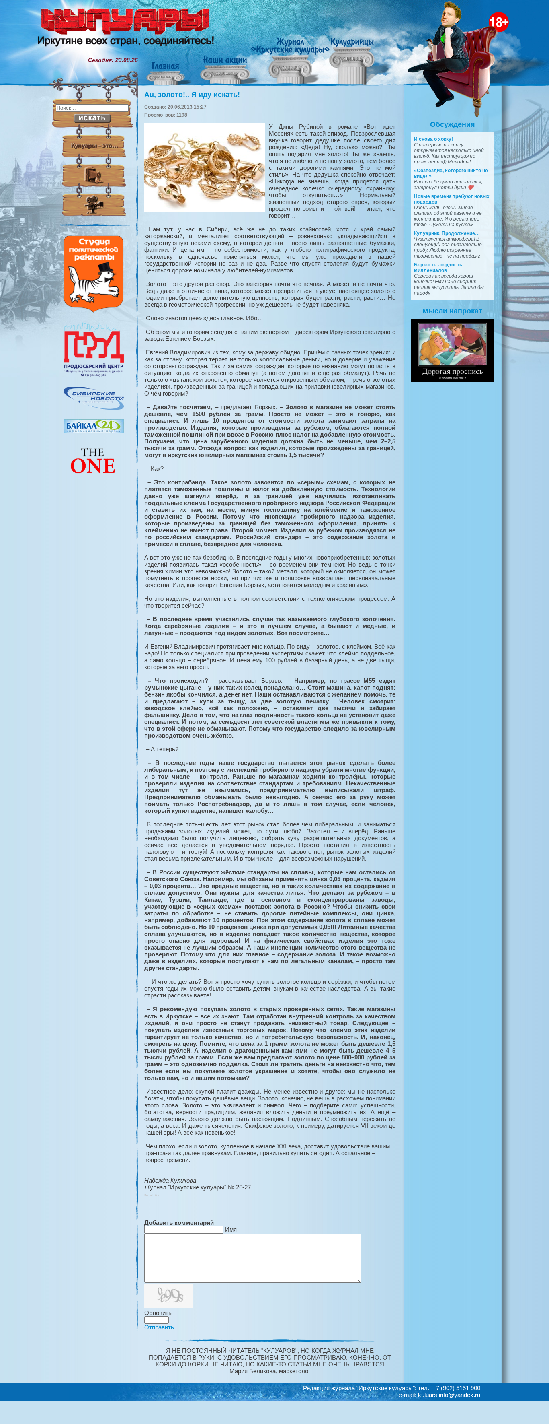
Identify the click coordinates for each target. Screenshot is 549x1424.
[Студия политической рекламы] (94, 310)
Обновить (158, 1312)
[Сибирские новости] (94, 408)
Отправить (159, 1327)
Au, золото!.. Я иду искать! (192, 95)
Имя (231, 1229)
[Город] (94, 375)
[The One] (94, 479)
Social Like (151, 1195)
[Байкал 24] (94, 431)
